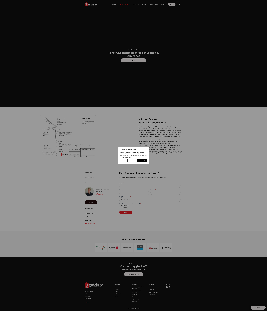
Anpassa (124, 160)
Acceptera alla (142, 160)
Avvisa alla (132, 160)
